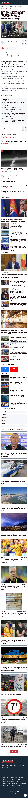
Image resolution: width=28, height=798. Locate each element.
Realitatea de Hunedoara (15, 785)
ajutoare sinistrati (10, 137)
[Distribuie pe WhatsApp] (23, 44)
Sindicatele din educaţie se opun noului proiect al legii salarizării (12, 695)
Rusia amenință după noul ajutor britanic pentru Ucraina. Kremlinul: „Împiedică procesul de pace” (15, 109)
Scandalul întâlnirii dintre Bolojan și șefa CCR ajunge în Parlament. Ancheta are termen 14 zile (18, 304)
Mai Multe (14, 751)
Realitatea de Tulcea (5, 785)
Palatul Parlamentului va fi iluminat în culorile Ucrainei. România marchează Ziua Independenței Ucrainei (14, 668)
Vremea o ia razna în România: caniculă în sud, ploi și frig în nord (18, 396)
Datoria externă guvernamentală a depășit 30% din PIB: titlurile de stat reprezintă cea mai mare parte (18, 353)
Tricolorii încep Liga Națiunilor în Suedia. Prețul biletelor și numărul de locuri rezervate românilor (13, 561)
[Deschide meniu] (25, 2)
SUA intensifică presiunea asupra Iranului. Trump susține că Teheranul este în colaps (18, 291)
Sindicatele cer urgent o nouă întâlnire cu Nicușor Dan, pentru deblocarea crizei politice (14, 190)
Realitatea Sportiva (11, 775)
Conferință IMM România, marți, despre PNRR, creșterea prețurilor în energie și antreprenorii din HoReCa (14, 180)
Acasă (3, 6)
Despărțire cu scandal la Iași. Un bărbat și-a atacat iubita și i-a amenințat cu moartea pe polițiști (13, 481)
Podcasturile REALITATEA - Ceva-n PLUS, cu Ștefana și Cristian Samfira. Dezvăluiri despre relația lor (13, 642)
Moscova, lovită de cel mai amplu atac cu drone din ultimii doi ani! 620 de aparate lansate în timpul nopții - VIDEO (12, 169)
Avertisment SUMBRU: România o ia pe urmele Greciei (18, 358)
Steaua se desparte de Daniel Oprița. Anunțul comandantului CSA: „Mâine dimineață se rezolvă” (18, 248)
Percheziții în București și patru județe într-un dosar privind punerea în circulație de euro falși (13, 615)
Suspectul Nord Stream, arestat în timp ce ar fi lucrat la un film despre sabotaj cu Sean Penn (14, 747)
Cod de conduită (5, 767)
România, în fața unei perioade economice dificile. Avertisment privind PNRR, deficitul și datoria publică (15, 120)
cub (3, 137)
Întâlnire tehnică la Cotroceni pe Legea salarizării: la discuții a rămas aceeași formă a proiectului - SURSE (14, 332)
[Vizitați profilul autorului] (2, 42)
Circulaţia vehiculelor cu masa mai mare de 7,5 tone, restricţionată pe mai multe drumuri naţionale (13, 721)
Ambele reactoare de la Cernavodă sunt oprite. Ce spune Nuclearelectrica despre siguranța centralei (15, 115)
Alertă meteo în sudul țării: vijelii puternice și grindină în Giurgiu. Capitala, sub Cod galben (13, 534)
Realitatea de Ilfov (15, 783)
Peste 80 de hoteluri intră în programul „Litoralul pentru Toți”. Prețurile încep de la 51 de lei (13, 508)
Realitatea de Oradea (5, 779)
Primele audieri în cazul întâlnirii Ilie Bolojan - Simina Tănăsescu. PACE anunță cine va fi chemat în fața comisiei (18, 298)
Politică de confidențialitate (19, 765)
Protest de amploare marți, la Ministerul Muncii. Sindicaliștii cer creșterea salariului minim (18, 346)
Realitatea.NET (4, 775)
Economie (5, 182)
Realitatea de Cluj (5, 777)
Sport (4, 176)
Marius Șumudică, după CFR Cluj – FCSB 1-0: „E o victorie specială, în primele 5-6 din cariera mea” (13, 588)
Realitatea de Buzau (22, 777)
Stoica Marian (24, 665)
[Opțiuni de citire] (25, 795)
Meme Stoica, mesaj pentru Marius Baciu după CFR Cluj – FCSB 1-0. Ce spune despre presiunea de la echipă (14, 454)
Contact (3, 765)
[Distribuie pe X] (26, 44)
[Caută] (21, 2)
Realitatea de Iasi (23, 783)
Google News (4, 143)
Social (2, 171)
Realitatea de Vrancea (14, 42)
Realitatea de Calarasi (14, 777)
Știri (6, 6)
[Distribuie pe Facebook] (26, 41)
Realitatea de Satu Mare (6, 783)
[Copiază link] (23, 41)
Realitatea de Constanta (15, 779)
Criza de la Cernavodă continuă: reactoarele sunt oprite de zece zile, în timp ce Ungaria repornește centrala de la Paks (18, 339)
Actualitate (10, 6)
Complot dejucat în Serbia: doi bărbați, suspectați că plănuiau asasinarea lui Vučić (14, 104)
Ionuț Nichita (24, 451)
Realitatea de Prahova (6, 781)
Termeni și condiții (9, 765)
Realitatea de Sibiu (14, 781)
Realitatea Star (19, 775)
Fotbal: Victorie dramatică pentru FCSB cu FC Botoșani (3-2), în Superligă (14, 174)
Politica (5, 192)
